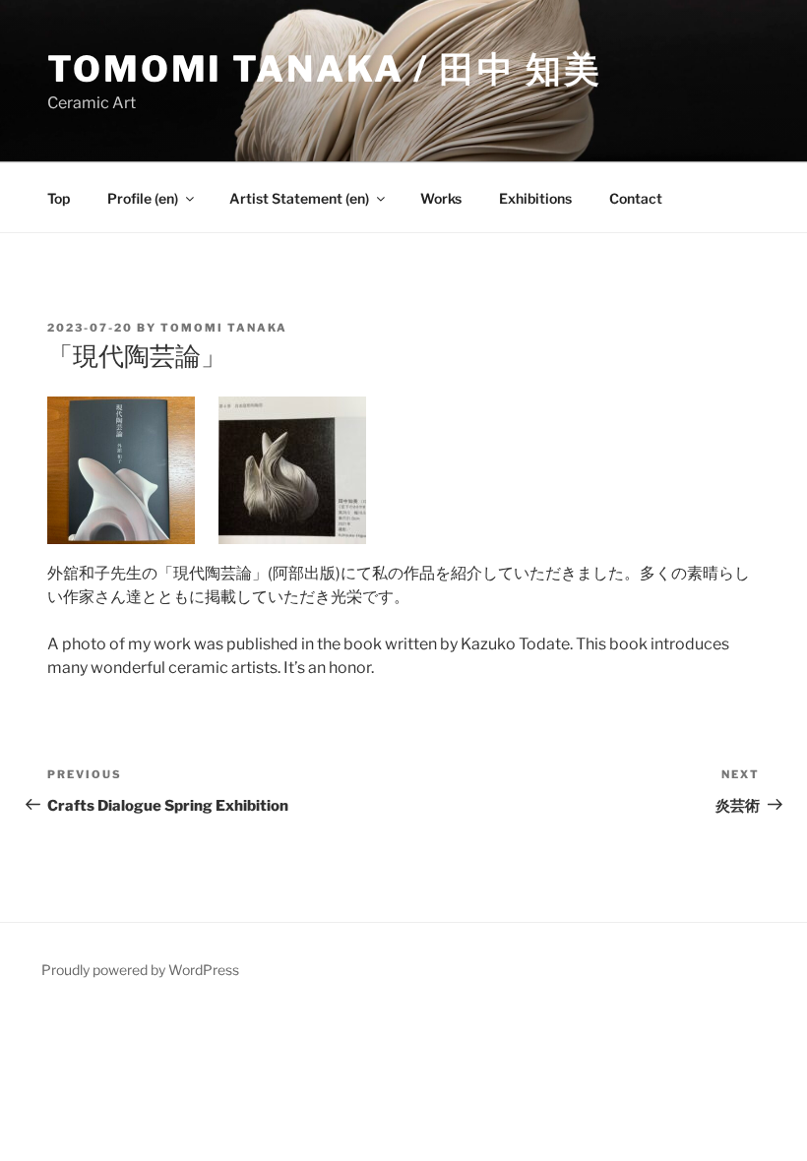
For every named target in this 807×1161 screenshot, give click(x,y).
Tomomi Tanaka (223, 328)
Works (441, 198)
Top (58, 198)
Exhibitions (535, 198)
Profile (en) (142, 198)
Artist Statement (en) (299, 198)
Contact (635, 198)
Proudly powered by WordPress (140, 969)
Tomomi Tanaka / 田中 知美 (324, 69)
